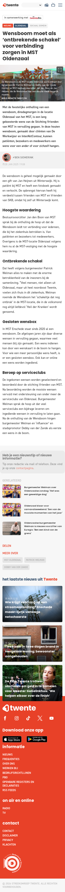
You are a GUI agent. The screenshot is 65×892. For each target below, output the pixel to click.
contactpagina (24, 468)
